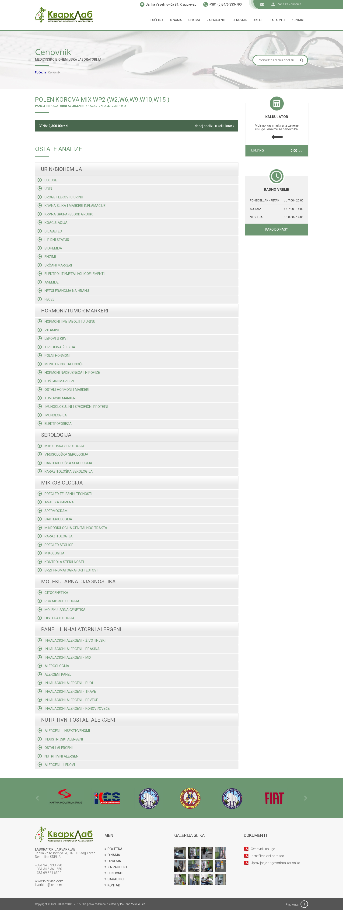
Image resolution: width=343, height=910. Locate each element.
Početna (157, 20)
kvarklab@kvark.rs (48, 885)
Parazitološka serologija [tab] (69, 471)
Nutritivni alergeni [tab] (62, 756)
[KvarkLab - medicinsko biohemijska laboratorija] (64, 15)
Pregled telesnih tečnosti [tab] (68, 494)
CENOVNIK (115, 873)
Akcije (258, 20)
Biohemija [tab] (53, 248)
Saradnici (277, 20)
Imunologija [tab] (56, 415)
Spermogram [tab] (56, 511)
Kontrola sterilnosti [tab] (64, 562)
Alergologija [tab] (57, 666)
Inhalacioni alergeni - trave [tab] (70, 691)
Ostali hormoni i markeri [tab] (67, 390)
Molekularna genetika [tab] (65, 610)
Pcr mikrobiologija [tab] (62, 601)
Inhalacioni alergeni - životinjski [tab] (75, 640)
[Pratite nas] (304, 904)
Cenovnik (240, 20)
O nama (176, 20)
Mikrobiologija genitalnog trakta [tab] (76, 528)
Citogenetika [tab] (56, 593)
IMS (122, 904)
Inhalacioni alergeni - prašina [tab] (72, 649)
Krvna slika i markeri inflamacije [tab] (75, 206)
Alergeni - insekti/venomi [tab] (67, 731)
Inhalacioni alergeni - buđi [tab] (69, 683)
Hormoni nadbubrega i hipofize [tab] (72, 372)
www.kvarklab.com (49, 881)
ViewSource (138, 904)
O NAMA (114, 855)
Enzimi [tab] (50, 257)
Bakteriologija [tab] (58, 519)
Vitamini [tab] (52, 330)
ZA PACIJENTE (119, 867)
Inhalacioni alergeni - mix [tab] (68, 657)
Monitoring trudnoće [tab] (64, 364)
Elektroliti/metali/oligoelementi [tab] (75, 274)
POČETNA (115, 849)
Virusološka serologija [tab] (66, 454)
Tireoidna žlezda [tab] (60, 347)
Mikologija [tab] (54, 553)
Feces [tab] (50, 299)
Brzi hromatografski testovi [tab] (71, 570)
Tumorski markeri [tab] (60, 398)
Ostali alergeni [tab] (59, 748)
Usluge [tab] (51, 180)
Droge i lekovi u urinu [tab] (64, 197)
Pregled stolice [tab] (59, 545)
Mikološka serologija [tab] (64, 446)
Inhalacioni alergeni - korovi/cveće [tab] (77, 708)
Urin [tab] (48, 189)
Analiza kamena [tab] (59, 502)
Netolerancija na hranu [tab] (67, 291)
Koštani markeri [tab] (59, 381)
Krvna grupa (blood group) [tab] (69, 214)
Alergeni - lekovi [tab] (60, 765)
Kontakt (298, 20)
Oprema (194, 20)
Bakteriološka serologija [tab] (68, 463)
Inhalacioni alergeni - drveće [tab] (71, 700)
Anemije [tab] (52, 282)
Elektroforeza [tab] (58, 424)
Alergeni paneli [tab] (58, 674)
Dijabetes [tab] (53, 231)
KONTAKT (115, 885)
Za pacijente (216, 20)
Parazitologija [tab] (59, 536)
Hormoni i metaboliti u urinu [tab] (70, 321)
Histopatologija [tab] (59, 618)
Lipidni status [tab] (57, 240)
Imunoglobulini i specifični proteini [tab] (76, 407)
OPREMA (114, 861)
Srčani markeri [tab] (58, 265)
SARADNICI (116, 879)
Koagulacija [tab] (56, 223)
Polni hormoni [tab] (57, 355)
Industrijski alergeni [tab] (64, 739)
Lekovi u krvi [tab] (56, 338)
